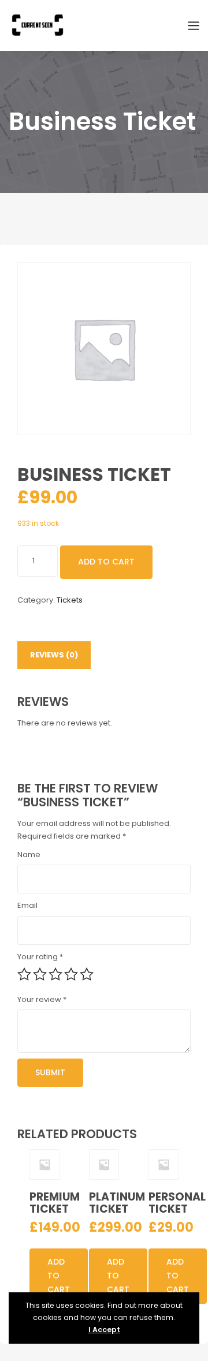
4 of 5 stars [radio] (71, 974)
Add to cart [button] (58, 1275)
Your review (41, 999)
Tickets (70, 599)
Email (27, 905)
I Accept (104, 1329)
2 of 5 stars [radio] (40, 974)
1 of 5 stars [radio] (24, 974)
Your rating (40, 956)
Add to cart (106, 561)
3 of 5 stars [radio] (55, 974)
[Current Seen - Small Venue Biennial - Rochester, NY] (37, 24)
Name (28, 854)
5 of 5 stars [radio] (87, 974)
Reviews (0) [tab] (54, 654)
